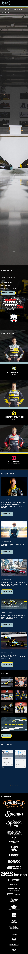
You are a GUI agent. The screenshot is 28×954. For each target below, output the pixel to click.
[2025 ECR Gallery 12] (7, 687)
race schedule (7, 293)
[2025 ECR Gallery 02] (7, 712)
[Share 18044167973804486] (12, 764)
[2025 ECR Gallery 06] (7, 699)
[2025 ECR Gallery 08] (21, 687)
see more (5, 736)
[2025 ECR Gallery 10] (21, 699)
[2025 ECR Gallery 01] (21, 712)
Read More (6, 514)
